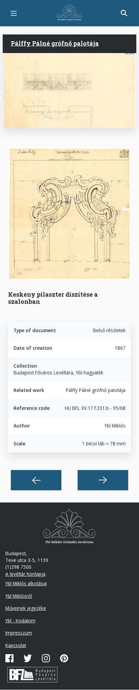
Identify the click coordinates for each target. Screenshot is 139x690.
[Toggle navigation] (13, 13)
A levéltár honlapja (25, 574)
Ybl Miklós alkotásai (26, 583)
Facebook (9, 658)
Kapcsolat (15, 645)
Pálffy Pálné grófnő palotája (55, 43)
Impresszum (18, 633)
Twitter (28, 658)
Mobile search (124, 13)
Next (103, 480)
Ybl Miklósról (18, 596)
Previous (36, 480)
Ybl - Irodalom (20, 620)
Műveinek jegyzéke (25, 608)
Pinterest (64, 658)
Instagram (46, 658)
